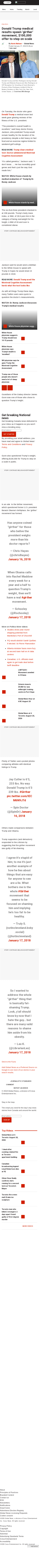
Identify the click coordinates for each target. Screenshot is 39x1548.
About (2, 1490)
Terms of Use (5, 1531)
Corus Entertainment (8, 1539)
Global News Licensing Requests (13, 1513)
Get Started (8, 434)
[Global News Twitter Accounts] (16, 1386)
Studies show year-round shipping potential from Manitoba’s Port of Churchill (19, 633)
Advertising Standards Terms (12, 1536)
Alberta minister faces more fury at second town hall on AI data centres (21, 651)
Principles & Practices (9, 1492)
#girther (27, 597)
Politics (5, 24)
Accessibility (5, 1541)
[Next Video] (10, 387)
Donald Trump (8, 114)
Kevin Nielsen (16, 44)
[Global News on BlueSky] (16, 1487)
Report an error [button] (21, 1088)
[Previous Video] (4, 387)
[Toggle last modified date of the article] (34, 46)
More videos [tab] (22, 627)
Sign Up (6, 1120)
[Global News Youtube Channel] (16, 1403)
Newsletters (5, 1503)
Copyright (4, 1529)
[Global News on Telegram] (16, 1470)
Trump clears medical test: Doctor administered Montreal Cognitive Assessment (18, 153)
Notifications (5, 1505)
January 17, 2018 (19, 617)
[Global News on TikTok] (16, 1454)
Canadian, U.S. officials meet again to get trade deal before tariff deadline (20, 662)
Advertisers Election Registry (12, 1511)
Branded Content (7, 1495)
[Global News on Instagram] (16, 1420)
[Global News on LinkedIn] (16, 1437)
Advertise (4, 1534)
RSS (2, 1500)
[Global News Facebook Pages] (16, 1369)
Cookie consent (6, 1516)
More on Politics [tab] (9, 627)
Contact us (4, 1498)
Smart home (5, 1508)
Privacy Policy (6, 1526)
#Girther (25, 792)
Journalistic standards (20, 1081)
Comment (10, 1084)
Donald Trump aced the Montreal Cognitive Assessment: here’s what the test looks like (18, 282)
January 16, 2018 (19, 559)
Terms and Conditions (11, 444)
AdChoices (34, 1546)
